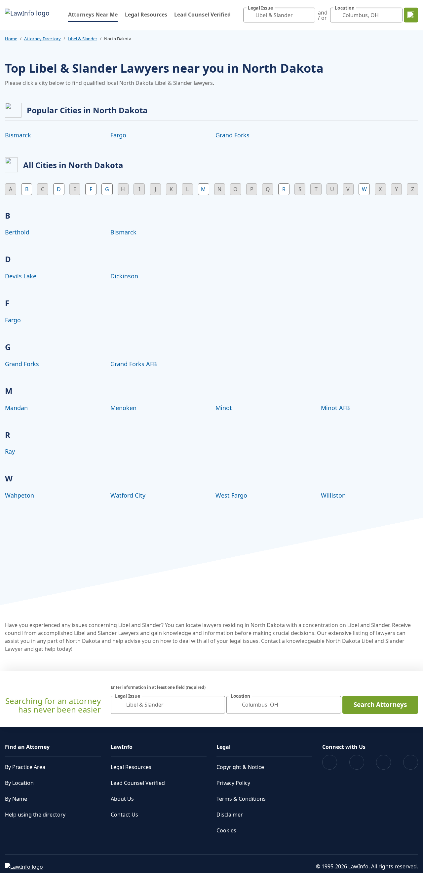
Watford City (127, 495)
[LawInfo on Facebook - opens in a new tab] (329, 762)
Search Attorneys (380, 704)
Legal (223, 747)
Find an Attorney (27, 747)
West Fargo (231, 495)
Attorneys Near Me (93, 14)
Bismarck (18, 135)
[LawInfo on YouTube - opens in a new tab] (383, 762)
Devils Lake (20, 276)
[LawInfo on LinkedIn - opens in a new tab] (410, 762)
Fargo (118, 135)
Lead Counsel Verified (202, 14)
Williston (333, 495)
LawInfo (122, 747)
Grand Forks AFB (133, 364)
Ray (10, 451)
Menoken (123, 407)
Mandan (16, 407)
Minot (223, 407)
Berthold (17, 232)
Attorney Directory (42, 39)
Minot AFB (335, 407)
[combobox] (279, 15)
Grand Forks (232, 135)
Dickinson (124, 276)
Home (11, 39)
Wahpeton (19, 495)
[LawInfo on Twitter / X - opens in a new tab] (356, 762)
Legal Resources (146, 14)
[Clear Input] (309, 15)
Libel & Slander (82, 39)
